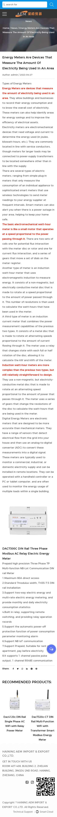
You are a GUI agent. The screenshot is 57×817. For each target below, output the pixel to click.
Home (6, 28)
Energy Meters (11, 88)
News (14, 28)
